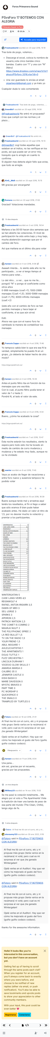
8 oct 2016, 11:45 (29, 470)
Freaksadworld (11, 48)
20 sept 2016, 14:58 (33, 109)
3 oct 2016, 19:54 (36, 225)
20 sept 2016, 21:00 (31, 200)
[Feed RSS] (29, 31)
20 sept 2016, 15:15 (34, 180)
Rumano (8, 200)
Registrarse (10, 1015)
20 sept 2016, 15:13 (37, 141)
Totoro (8, 717)
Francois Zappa (12, 343)
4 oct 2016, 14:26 (29, 379)
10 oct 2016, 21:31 (29, 717)
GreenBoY (9, 109)
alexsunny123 (11, 834)
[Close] (45, 951)
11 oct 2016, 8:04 (29, 759)
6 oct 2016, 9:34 (36, 412)
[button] (4, 1033)
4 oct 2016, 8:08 (29, 264)
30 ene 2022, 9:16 (36, 834)
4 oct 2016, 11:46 (37, 343)
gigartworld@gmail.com (18, 83)
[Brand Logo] (6, 6)
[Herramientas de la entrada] (45, 96)
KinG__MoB (10, 180)
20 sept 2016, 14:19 (37, 48)
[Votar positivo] (31, 96)
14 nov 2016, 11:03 (33, 790)
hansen (8, 264)
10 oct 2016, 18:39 (36, 497)
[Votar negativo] (40, 96)
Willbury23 (10, 790)
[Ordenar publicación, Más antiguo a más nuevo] (5, 39)
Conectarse (24, 1015)
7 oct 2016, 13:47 (36, 437)
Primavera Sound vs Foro (12, 27)
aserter (8, 470)
